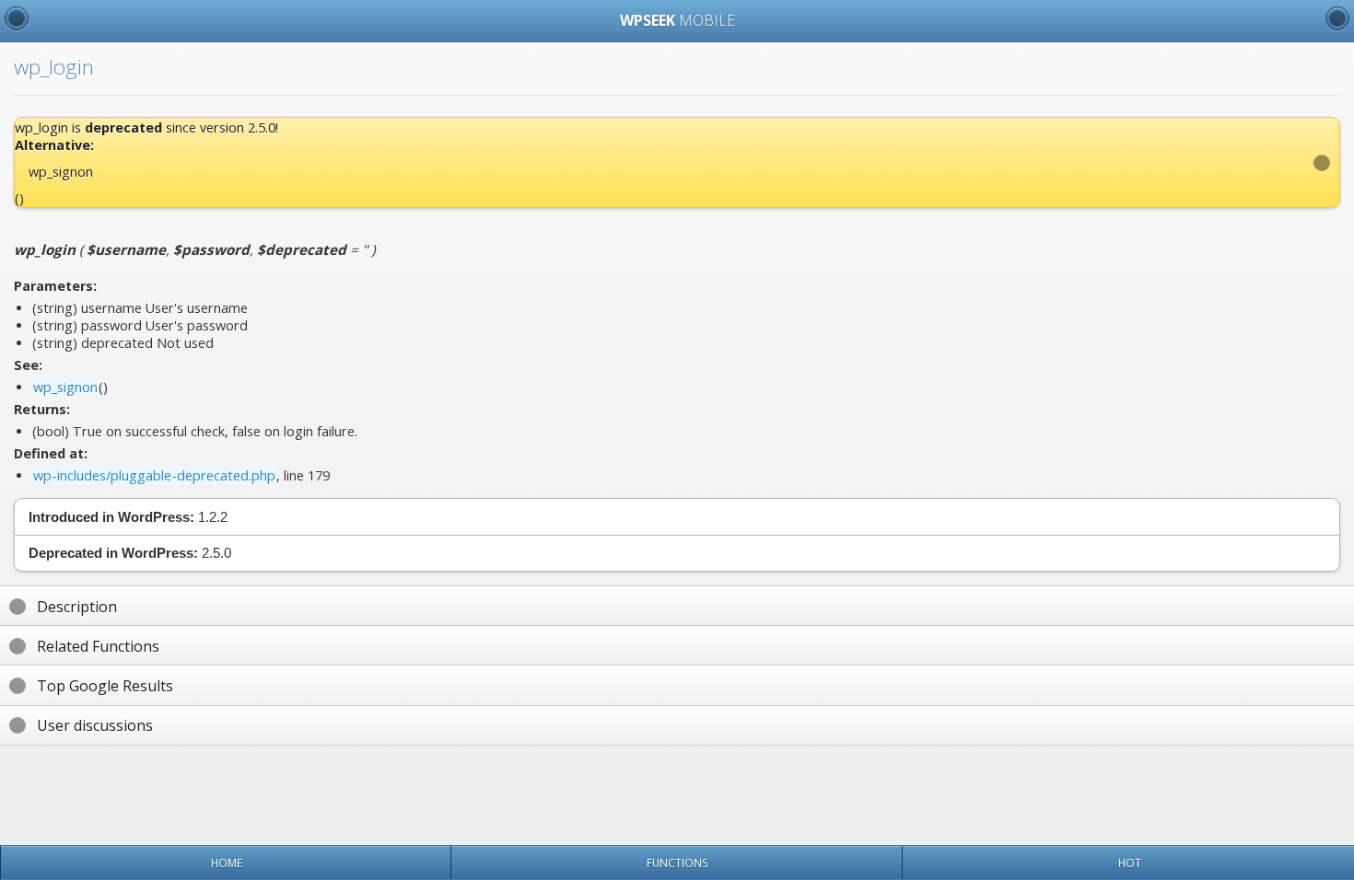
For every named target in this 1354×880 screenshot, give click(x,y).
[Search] (1337, 18)
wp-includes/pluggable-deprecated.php (154, 475)
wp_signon (61, 171)
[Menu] (17, 18)
